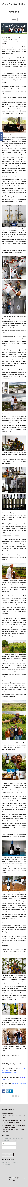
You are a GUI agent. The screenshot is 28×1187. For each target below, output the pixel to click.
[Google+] (18, 1096)
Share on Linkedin (11, 1091)
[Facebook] (16, 1096)
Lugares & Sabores (17, 41)
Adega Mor (22, 1077)
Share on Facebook (3, 1091)
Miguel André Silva (18, 1064)
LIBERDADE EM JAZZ (7, 1113)
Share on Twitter (7, 1091)
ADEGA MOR (6, 1079)
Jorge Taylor (16, 1177)
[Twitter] (13, 1096)
